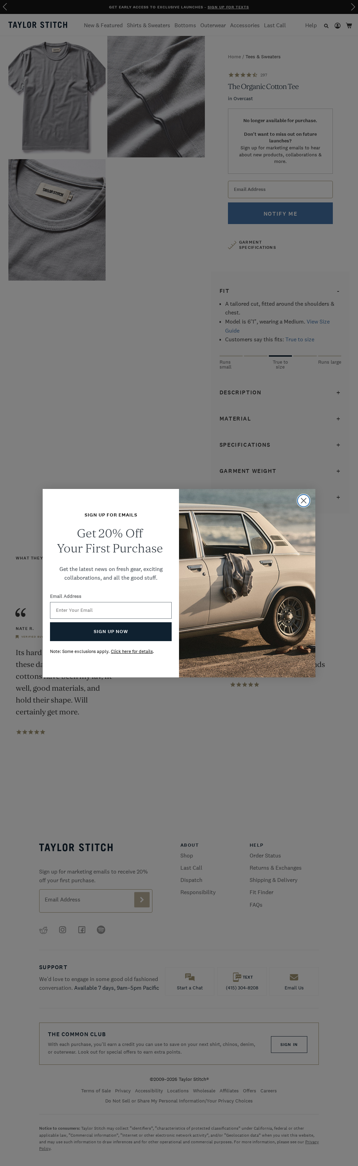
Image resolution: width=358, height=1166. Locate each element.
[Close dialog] (304, 501)
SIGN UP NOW (111, 631)
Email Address (65, 596)
